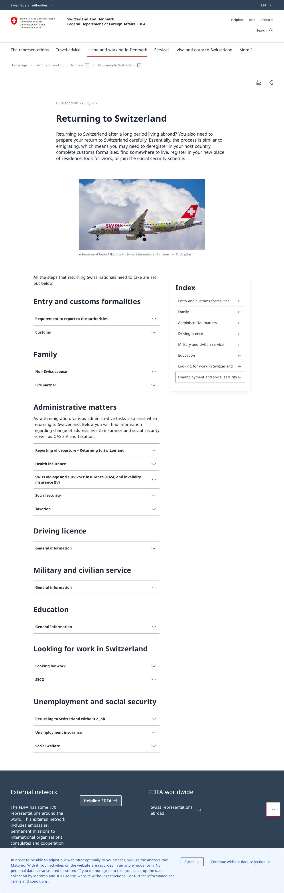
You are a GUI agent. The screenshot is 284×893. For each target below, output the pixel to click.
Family (183, 311)
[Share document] (270, 82)
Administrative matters (197, 322)
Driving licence (190, 333)
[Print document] (258, 82)
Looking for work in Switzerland (205, 366)
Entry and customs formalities (203, 300)
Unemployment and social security (207, 377)
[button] (29, 50)
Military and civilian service (201, 344)
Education (186, 355)
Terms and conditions (29, 881)
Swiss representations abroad (172, 810)
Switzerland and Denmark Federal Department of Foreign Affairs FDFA (106, 21)
